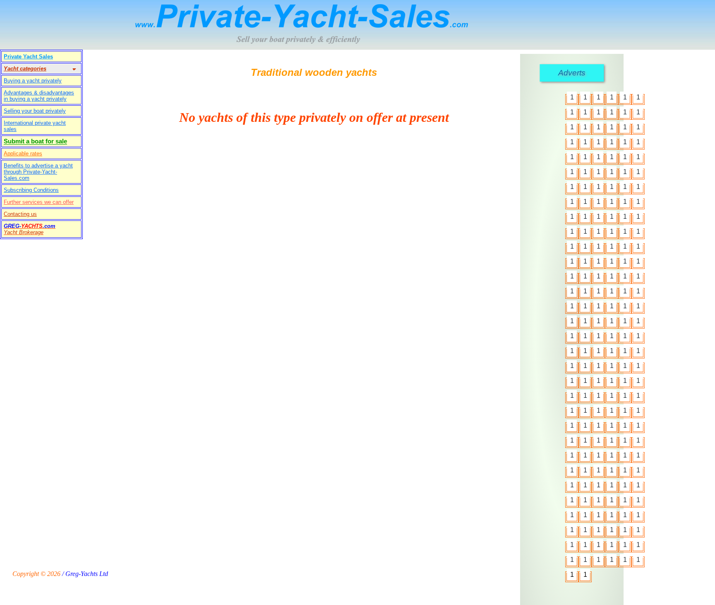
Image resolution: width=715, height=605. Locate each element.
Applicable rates (23, 153)
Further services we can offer (39, 202)
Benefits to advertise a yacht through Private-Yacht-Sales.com (38, 171)
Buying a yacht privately (33, 80)
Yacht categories (25, 68)
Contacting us (20, 214)
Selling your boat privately (35, 111)
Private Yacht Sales (28, 56)
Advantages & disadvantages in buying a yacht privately (39, 96)
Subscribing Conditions (31, 190)
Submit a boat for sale (35, 141)
